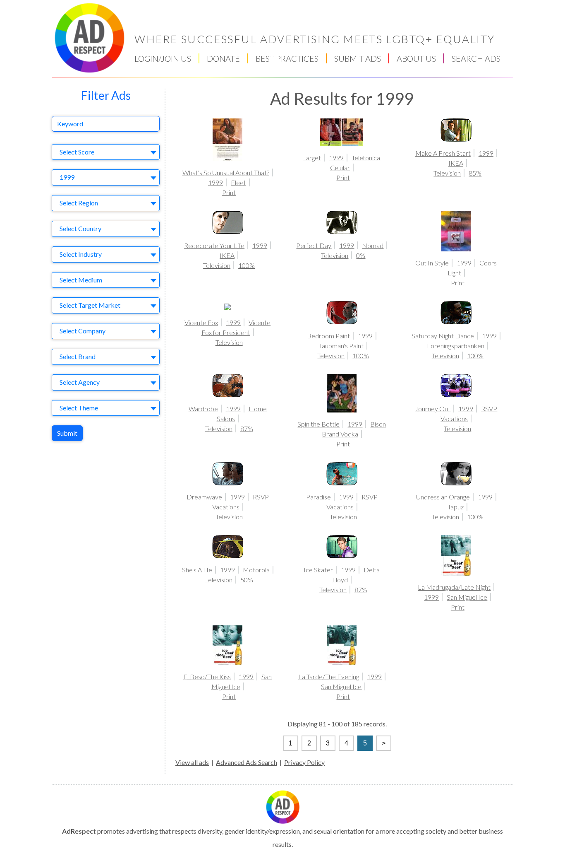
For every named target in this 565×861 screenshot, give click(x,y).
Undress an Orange (443, 497)
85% (475, 173)
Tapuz (456, 507)
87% (246, 428)
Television (447, 173)
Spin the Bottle (318, 424)
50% (246, 580)
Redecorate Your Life (214, 245)
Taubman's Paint (341, 346)
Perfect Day (313, 245)
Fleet (238, 182)
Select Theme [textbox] (79, 408)
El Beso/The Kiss (207, 676)
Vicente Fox (201, 322)
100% (246, 265)
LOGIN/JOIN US (162, 58)
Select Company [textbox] (82, 331)
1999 (215, 182)
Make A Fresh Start (443, 153)
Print (229, 192)
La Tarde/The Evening (328, 676)
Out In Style (432, 263)
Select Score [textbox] (77, 152)
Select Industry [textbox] (81, 254)
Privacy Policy (304, 762)
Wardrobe (203, 408)
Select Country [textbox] (80, 228)
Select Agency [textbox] (80, 382)
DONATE (223, 58)
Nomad (372, 245)
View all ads (192, 762)
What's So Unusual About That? (225, 172)
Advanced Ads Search (246, 762)
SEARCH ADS (476, 58)
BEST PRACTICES (287, 58)
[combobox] (106, 152)
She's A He (197, 570)
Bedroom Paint (328, 336)
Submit (67, 433)
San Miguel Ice (467, 597)
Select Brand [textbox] (78, 356)
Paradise (318, 497)
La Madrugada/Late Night (454, 587)
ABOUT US (416, 58)
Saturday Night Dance (443, 336)
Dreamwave (204, 497)
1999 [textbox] (67, 177)
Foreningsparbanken (455, 346)
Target (312, 158)
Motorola (256, 570)
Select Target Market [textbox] (90, 305)
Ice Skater (318, 570)
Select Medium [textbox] (81, 280)
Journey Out (432, 408)
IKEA (455, 163)
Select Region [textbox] (79, 203)
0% (360, 255)
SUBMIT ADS (357, 58)
